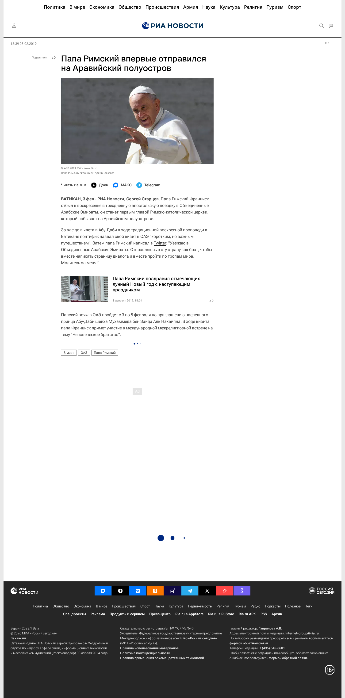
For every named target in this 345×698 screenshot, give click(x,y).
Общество (61, 606)
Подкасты (272, 606)
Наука (159, 606)
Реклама (98, 614)
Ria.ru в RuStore (221, 614)
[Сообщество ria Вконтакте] (137, 590)
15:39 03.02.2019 (24, 44)
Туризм (240, 606)
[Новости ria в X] (207, 590)
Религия (223, 606)
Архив (277, 614)
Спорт (145, 606)
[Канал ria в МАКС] (103, 590)
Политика (40, 606)
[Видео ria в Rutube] (172, 590)
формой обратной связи (249, 643)
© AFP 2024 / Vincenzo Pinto (79, 168)
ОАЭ (84, 353)
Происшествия (124, 606)
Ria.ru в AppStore (189, 614)
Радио (255, 606)
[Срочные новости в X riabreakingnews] (224, 590)
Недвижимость (200, 606)
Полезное (293, 606)
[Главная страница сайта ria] (173, 26)
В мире (69, 353)
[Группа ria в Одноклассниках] (155, 590)
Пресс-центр (160, 614)
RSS (264, 614)
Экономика (82, 606)
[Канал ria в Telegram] (189, 590)
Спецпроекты (74, 614)
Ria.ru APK (247, 614)
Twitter (160, 242)
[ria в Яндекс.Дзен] (120, 590)
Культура (176, 606)
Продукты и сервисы (127, 614)
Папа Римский (105, 353)
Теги (308, 606)
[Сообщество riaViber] (242, 590)
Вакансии (18, 638)
